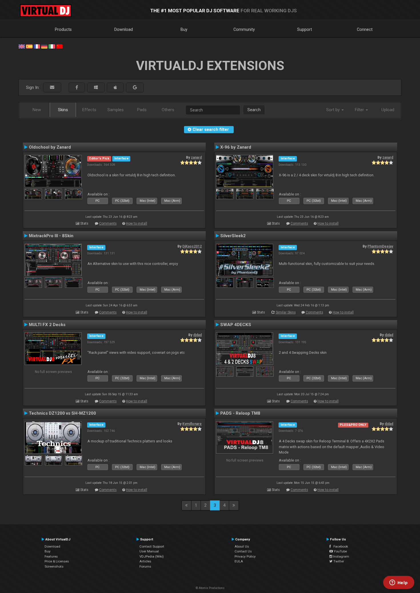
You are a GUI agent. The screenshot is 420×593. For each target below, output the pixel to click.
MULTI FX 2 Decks (47, 324)
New (37, 109)
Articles (145, 561)
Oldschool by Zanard (50, 147)
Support (304, 29)
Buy (184, 29)
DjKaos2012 (192, 246)
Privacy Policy (245, 556)
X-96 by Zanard (235, 147)
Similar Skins (286, 312)
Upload (387, 109)
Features (51, 556)
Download (123, 29)
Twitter (338, 561)
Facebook (339, 546)
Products (63, 29)
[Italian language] (52, 46)
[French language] (37, 46)
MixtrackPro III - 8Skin (51, 235)
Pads (142, 109)
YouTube (340, 551)
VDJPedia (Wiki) (151, 556)
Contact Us (243, 551)
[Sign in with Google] (135, 88)
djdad (197, 335)
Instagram (340, 556)
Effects (89, 109)
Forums (145, 566)
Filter (360, 109)
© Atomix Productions (210, 588)
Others (168, 109)
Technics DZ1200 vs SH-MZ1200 (62, 413)
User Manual (149, 551)
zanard (196, 157)
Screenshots (54, 566)
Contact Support (151, 546)
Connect (365, 29)
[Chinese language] (59, 46)
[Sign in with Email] (52, 88)
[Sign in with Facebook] (77, 88)
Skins (63, 109)
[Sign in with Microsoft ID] (96, 88)
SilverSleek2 (233, 235)
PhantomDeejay (380, 246)
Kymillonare (192, 424)
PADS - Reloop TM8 (240, 413)
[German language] (44, 46)
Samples (115, 109)
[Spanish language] (29, 46)
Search (254, 109)
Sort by (333, 109)
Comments (108, 223)
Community (244, 29)
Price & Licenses (57, 561)
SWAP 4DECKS (235, 324)
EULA (239, 561)
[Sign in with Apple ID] (115, 88)
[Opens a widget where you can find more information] (398, 583)
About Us (242, 546)
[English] (22, 46)
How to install (136, 223)
